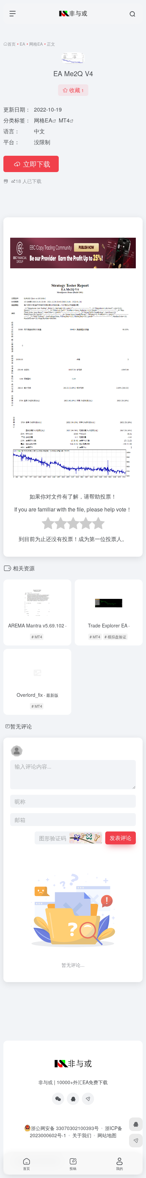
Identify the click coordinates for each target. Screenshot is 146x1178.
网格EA (36, 44)
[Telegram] (88, 1099)
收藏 (76, 90)
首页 (11, 44)
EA (22, 44)
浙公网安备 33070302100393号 (65, 1128)
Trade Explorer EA (109, 625)
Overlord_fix (37, 694)
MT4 (64, 120)
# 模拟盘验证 (115, 636)
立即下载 (36, 164)
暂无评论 (21, 726)
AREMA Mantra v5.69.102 (37, 625)
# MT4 (37, 636)
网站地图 (106, 1135)
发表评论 (120, 838)
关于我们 (81, 1135)
